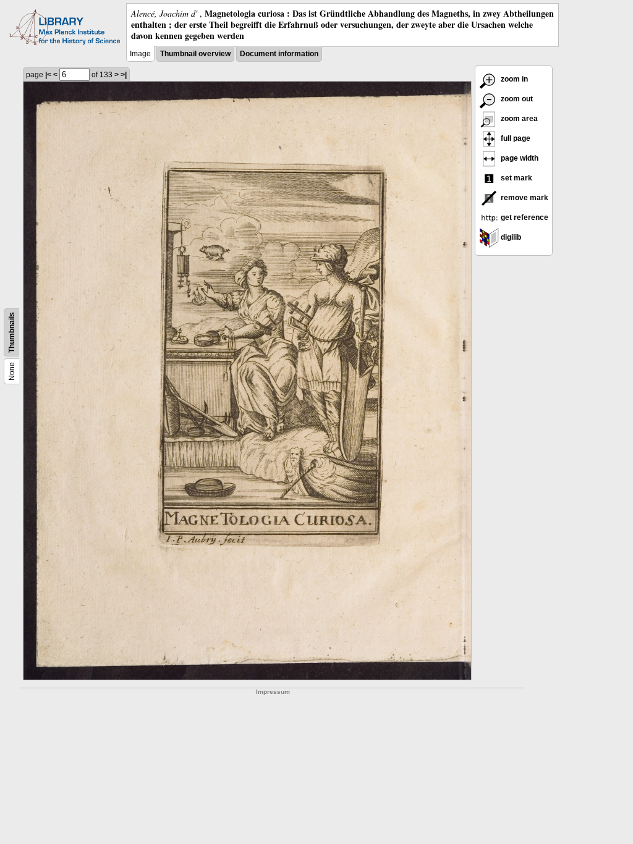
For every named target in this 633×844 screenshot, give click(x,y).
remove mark (523, 197)
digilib (510, 237)
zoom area (518, 118)
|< (48, 74)
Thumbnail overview (195, 53)
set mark (515, 178)
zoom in (513, 79)
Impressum (273, 691)
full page (514, 138)
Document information (279, 53)
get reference (523, 217)
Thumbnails (11, 332)
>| (124, 74)
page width (518, 158)
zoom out (516, 99)
